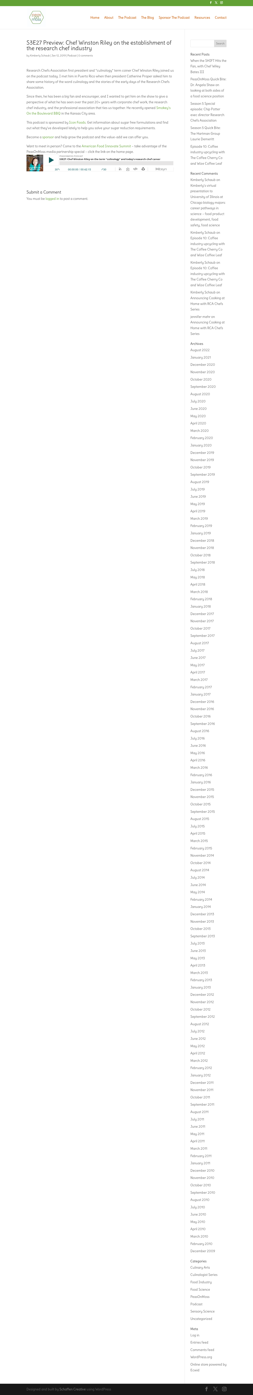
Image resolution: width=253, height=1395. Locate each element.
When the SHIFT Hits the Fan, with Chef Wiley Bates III (208, 66)
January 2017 (200, 694)
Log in (194, 1335)
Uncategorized (201, 1319)
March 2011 (198, 1148)
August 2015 (199, 819)
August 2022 (200, 350)
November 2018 (202, 548)
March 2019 (199, 518)
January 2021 (200, 357)
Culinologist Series (203, 1275)
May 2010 (197, 1222)
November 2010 (202, 1178)
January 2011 (200, 1163)
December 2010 (202, 1170)
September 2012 (202, 1016)
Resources (202, 18)
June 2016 (198, 745)
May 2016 (197, 753)
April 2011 (197, 1141)
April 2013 (197, 965)
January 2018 (200, 606)
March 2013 (199, 973)
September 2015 (202, 811)
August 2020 (200, 394)
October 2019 (200, 467)
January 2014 (200, 907)
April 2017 (197, 672)
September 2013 (202, 936)
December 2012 (202, 994)
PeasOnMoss (199, 1297)
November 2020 (202, 372)
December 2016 (202, 702)
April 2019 (197, 511)
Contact (221, 18)
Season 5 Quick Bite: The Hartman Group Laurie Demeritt (205, 133)
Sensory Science (202, 1311)
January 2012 (200, 1075)
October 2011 (200, 1097)
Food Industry (201, 1282)
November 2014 (202, 855)
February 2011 (201, 1156)
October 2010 (200, 1185)
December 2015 (202, 789)
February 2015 (201, 848)
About (108, 18)
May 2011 (197, 1134)
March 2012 (199, 1060)
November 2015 (202, 797)
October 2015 (200, 804)
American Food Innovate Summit (106, 146)
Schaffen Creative (72, 1389)
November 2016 (202, 709)
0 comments (85, 55)
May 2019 (197, 504)
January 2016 (200, 782)
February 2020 (201, 438)
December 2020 (202, 364)
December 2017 (202, 614)
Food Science (200, 1289)
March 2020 (199, 430)
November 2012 (202, 1002)
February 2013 (201, 980)
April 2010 (198, 1229)
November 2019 (202, 460)
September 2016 (202, 724)
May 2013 (197, 958)
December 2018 (202, 540)
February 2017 (201, 687)
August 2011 (199, 1112)
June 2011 (197, 1126)
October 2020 (201, 379)
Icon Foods (77, 122)
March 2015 (199, 841)
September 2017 (202, 635)
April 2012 (197, 1053)
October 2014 (200, 863)
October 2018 (200, 555)
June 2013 (198, 951)
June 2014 (198, 885)
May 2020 (198, 416)
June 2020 (198, 408)
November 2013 (202, 921)
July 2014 (197, 877)
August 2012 (199, 1024)
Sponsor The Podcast (174, 18)
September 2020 (203, 386)
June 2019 (198, 496)
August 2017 (199, 643)
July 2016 (197, 738)
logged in (52, 198)
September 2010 (202, 1192)
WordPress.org (201, 1357)
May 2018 (197, 577)
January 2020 (201, 445)
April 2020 (198, 423)
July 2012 (197, 1031)
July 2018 (197, 570)
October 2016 (200, 716)
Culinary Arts (200, 1267)
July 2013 (197, 943)
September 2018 (202, 562)
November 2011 (201, 1090)
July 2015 (197, 826)
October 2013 (200, 929)
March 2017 (199, 680)
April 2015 (197, 833)
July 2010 (197, 1207)
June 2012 (198, 1038)
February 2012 (201, 1068)
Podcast (72, 55)
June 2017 (198, 658)
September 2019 (202, 474)
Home (94, 18)
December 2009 (202, 1251)
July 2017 (197, 650)
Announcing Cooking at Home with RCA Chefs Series (207, 303)
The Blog (147, 18)
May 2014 (197, 892)
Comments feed (202, 1350)
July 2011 (197, 1119)
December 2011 (202, 1082)
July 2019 (197, 489)
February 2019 (201, 526)
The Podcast (127, 18)
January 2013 (200, 987)
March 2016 (199, 767)
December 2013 (202, 914)
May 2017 (197, 665)
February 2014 (201, 899)
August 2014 (199, 870)
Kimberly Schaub (40, 55)
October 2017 (200, 628)
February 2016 (201, 775)
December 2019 (202, 453)
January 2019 (200, 533)
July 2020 (198, 401)
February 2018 (201, 599)
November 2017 (202, 621)
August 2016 (199, 731)
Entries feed (199, 1342)
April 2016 (197, 760)
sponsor (48, 137)
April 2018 (197, 584)
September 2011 (202, 1104)
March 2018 (199, 592)
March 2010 (199, 1236)
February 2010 (201, 1244)
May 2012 (197, 1046)
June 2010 (198, 1214)
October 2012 (200, 1009)
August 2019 (199, 482)
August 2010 (199, 1200)
